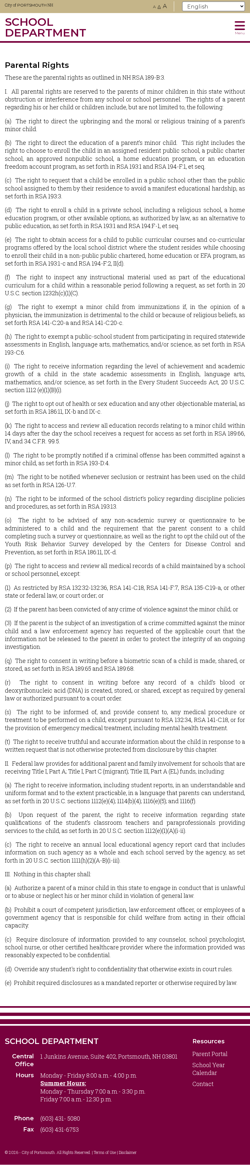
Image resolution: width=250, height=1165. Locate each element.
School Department (52, 1041)
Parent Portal (210, 1054)
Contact (203, 1084)
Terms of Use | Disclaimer (115, 1152)
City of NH (29, 5)
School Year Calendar (208, 1069)
